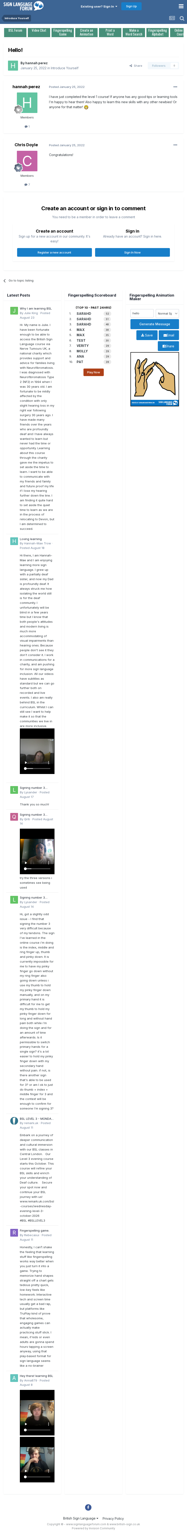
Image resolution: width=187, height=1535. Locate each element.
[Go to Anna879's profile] (14, 1378)
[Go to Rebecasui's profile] (14, 1233)
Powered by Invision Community (93, 1528)
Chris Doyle (26, 144)
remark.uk (31, 1123)
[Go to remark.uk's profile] (14, 1121)
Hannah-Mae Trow (37, 543)
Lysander (30, 792)
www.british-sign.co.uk (124, 1524)
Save (148, 335)
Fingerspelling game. (34, 1230)
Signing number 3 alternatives (32, 788)
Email (170, 335)
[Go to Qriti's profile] (14, 817)
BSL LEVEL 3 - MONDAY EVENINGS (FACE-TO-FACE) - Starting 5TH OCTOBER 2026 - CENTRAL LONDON (36, 1119)
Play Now (93, 372)
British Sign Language (79, 1518)
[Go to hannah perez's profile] (13, 66)
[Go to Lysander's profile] (14, 790)
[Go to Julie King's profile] (14, 311)
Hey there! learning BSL (36, 1376)
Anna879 (30, 1380)
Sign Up (131, 6)
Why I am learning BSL (36, 308)
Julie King (31, 313)
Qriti (27, 819)
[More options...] (175, 87)
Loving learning (31, 539)
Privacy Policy (113, 1518)
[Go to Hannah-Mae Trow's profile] (14, 541)
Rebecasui (31, 1235)
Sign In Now (132, 252)
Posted (32, 548)
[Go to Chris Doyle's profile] (27, 161)
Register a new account (54, 252)
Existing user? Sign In (98, 6)
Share (137, 65)
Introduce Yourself (64, 68)
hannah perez (36, 63)
